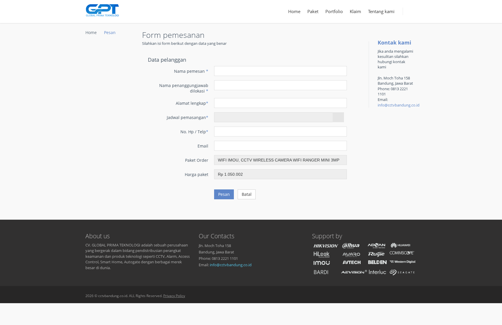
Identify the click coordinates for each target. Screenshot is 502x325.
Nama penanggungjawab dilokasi (183, 88)
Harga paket (196, 174)
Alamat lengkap (192, 103)
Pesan (224, 194)
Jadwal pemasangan (187, 117)
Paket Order (196, 160)
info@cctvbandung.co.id (398, 105)
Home (294, 11)
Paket (312, 11)
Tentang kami (381, 11)
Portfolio (334, 11)
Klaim (355, 11)
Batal (247, 194)
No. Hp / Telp (194, 131)
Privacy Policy (174, 295)
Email (203, 146)
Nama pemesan (191, 71)
